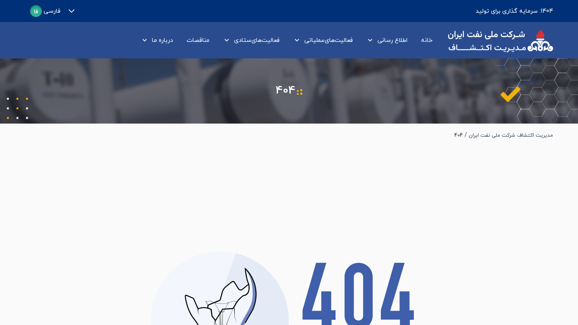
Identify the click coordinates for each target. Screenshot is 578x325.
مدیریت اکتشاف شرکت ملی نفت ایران (511, 135)
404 (458, 135)
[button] (71, 11)
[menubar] (285, 40)
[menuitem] (425, 40)
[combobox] (45, 11)
